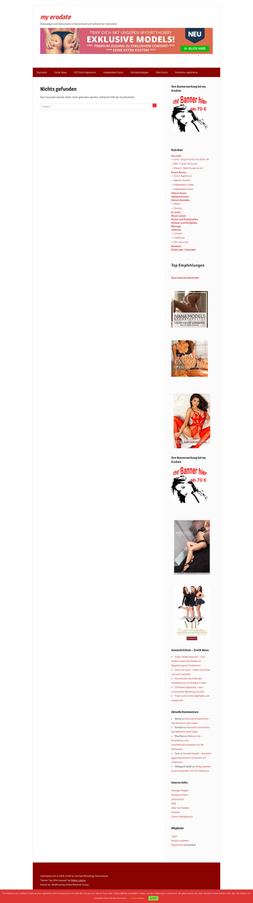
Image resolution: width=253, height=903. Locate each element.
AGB (173, 803)
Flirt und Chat (181, 242)
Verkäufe (176, 246)
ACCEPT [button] (153, 898)
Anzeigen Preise (179, 794)
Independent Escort (113, 72)
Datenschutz (177, 799)
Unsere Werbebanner (182, 816)
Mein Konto (162, 72)
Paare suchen (178, 215)
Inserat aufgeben (180, 840)
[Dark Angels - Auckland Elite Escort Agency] (192, 547)
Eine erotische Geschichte (185, 277)
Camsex (178, 233)
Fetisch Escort (178, 193)
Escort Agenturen (183, 175)
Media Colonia (78, 880)
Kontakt (175, 812)
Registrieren (177, 844)
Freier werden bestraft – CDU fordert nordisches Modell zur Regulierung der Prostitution (188, 661)
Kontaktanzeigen (139, 72)
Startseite (42, 72)
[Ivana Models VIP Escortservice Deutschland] (189, 326)
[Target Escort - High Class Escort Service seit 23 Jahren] (189, 375)
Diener (177, 203)
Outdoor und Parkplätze (184, 222)
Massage (176, 226)
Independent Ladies (184, 184)
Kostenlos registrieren (186, 72)
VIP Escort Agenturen (85, 72)
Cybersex (176, 229)
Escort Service (178, 172)
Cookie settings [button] (137, 898)
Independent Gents (183, 188)
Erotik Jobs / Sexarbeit (183, 249)
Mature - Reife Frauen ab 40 (188, 168)
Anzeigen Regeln (179, 790)
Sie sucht (176, 155)
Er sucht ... (176, 212)
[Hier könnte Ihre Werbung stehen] (189, 501)
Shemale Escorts (180, 196)
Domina (178, 208)
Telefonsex (179, 237)
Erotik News (60, 72)
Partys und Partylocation (184, 219)
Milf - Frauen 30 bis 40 (185, 163)
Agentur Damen (182, 180)
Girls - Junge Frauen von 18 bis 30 (191, 159)
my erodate (55, 17)
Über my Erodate (180, 807)
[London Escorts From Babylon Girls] (192, 421)
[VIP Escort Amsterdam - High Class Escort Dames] (192, 613)
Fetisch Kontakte (180, 200)
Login (174, 836)
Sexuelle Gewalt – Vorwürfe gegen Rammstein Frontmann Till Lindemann (191, 758)
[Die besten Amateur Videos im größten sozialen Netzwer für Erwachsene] (126, 53)
